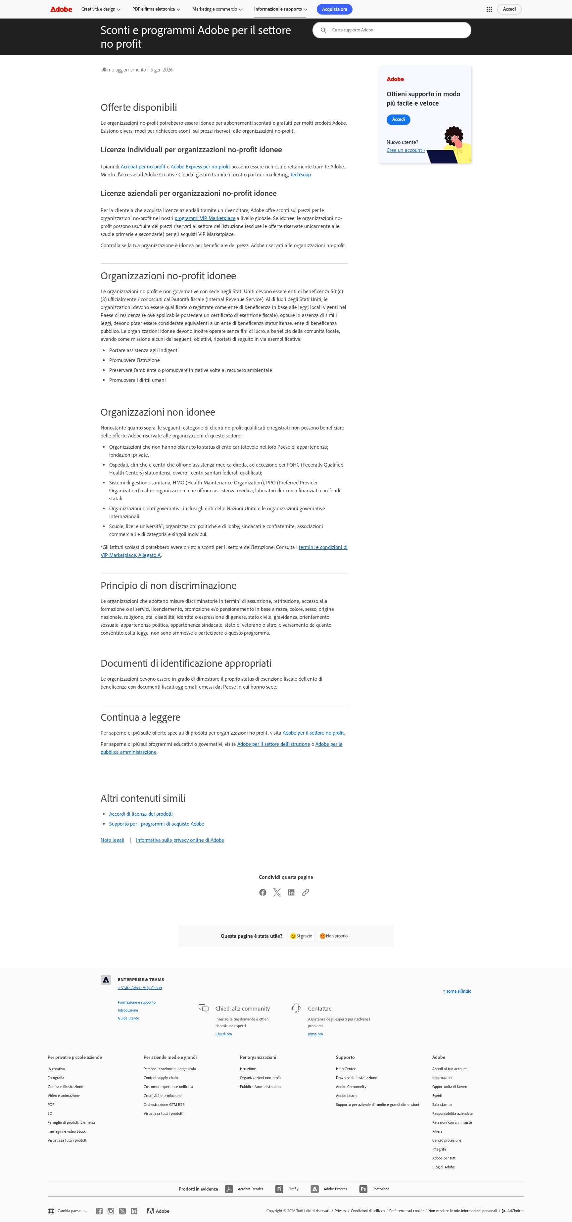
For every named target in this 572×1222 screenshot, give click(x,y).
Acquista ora (334, 9)
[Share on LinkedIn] (291, 894)
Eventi (437, 1095)
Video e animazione (64, 1095)
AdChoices (515, 1210)
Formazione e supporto (137, 1002)
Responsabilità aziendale (452, 1113)
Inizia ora (315, 1034)
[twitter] (122, 1211)
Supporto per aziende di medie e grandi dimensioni (374, 1104)
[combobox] (391, 30)
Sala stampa (442, 1104)
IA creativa (56, 1068)
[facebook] (99, 1211)
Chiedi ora (223, 1034)
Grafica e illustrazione (65, 1086)
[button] (489, 9)
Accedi (509, 9)
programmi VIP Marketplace (205, 218)
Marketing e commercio (214, 9)
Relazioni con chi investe (452, 1122)
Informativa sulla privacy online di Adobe (180, 840)
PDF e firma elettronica (153, 9)
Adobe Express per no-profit (200, 166)
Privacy (340, 1210)
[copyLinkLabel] (306, 894)
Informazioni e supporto (278, 9)
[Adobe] (61, 9)
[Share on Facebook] (263, 894)
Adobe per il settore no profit (313, 733)
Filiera (437, 1131)
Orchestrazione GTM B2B (164, 1104)
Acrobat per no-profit (143, 166)
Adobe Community (351, 1086)
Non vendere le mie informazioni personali (462, 1210)
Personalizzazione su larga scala (170, 1068)
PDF (51, 1104)
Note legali (112, 840)
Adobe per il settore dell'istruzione (273, 744)
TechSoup (300, 174)
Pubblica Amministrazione (261, 1086)
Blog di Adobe (443, 1167)
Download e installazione (356, 1077)
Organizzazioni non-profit (260, 1077)
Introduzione (128, 1010)
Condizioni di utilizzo (368, 1210)
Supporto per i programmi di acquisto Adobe (156, 824)
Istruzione (248, 1068)
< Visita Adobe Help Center (140, 987)
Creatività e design (98, 9)
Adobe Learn (346, 1095)
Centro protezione (446, 1140)
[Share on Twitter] (277, 894)
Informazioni (442, 1077)
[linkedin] (134, 1211)
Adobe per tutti (444, 1158)
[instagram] (111, 1211)
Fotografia (56, 1077)
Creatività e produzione (162, 1095)
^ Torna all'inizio (457, 991)
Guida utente (128, 1018)
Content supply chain (161, 1077)
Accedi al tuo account (449, 1068)
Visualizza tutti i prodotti (67, 1140)
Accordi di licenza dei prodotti (141, 814)
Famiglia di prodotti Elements (72, 1122)
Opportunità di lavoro (449, 1086)
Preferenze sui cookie (406, 1210)
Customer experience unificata (168, 1086)
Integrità (439, 1149)
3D (50, 1113)
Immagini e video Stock (67, 1131)
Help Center (346, 1068)
